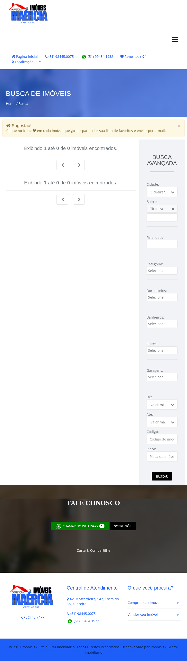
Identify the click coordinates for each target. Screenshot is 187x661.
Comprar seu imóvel (144, 602)
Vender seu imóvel (143, 614)
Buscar (162, 476)
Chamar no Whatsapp (82, 526)
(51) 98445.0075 (60, 56)
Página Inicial (26, 56)
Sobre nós (122, 526)
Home (10, 103)
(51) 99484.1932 (100, 56)
